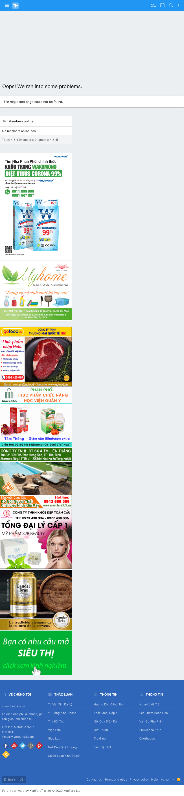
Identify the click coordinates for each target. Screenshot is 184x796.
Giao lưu (54, 738)
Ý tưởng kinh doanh (62, 713)
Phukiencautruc (150, 730)
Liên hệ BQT (102, 747)
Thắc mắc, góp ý (106, 713)
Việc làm (54, 730)
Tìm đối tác (56, 721)
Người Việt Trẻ (149, 704)
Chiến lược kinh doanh (64, 755)
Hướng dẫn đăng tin (108, 704)
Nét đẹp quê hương (62, 747)
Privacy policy (139, 779)
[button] (6, 5)
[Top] (173, 779)
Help (154, 779)
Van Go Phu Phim (151, 721)
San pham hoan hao (153, 713)
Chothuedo (147, 738)
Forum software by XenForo (41, 790)
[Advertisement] (92, 44)
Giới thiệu (101, 730)
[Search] (171, 5)
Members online (21, 121)
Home (164, 779)
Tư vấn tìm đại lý (60, 704)
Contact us (94, 779)
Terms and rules (116, 779)
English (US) (16, 779)
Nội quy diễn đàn (106, 721)
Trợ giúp (100, 738)
